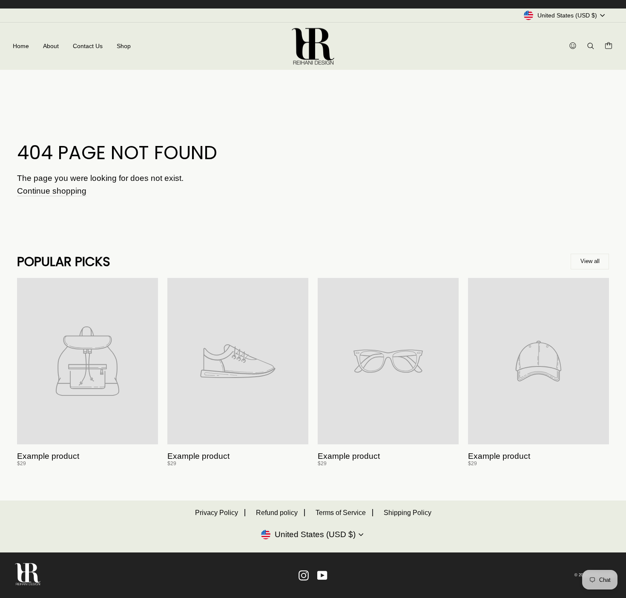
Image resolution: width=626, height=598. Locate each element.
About (51, 46)
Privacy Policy (216, 512)
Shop (124, 46)
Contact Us (88, 46)
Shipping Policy (407, 512)
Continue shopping (51, 191)
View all (590, 261)
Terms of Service (341, 512)
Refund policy (277, 512)
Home (21, 46)
